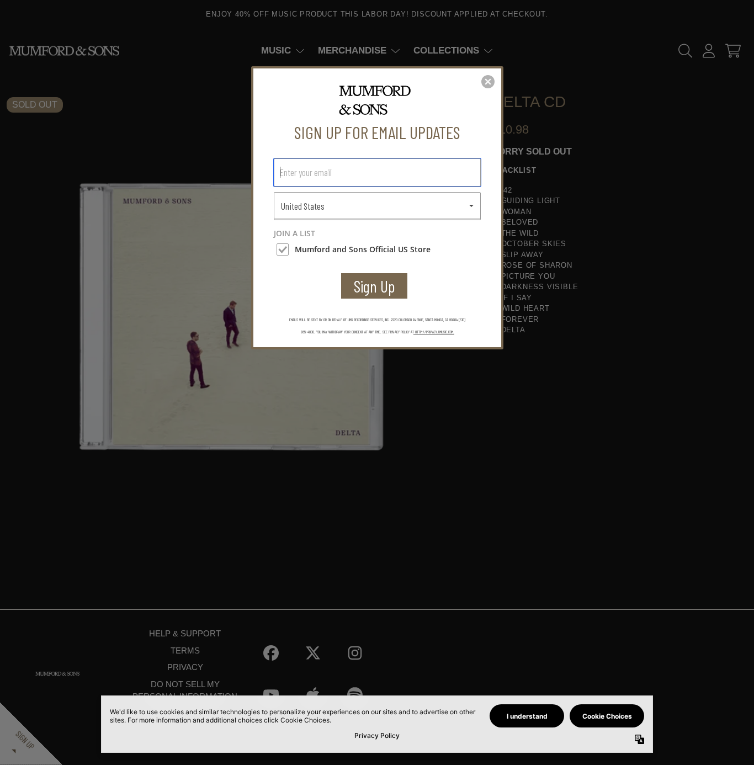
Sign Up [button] (374, 286)
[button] (488, 81)
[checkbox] (379, 249)
